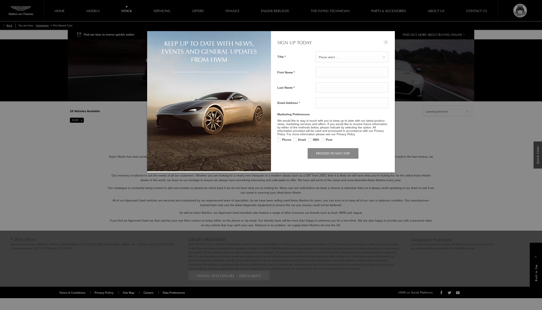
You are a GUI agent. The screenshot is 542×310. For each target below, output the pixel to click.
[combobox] (352, 56)
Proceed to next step (333, 153)
